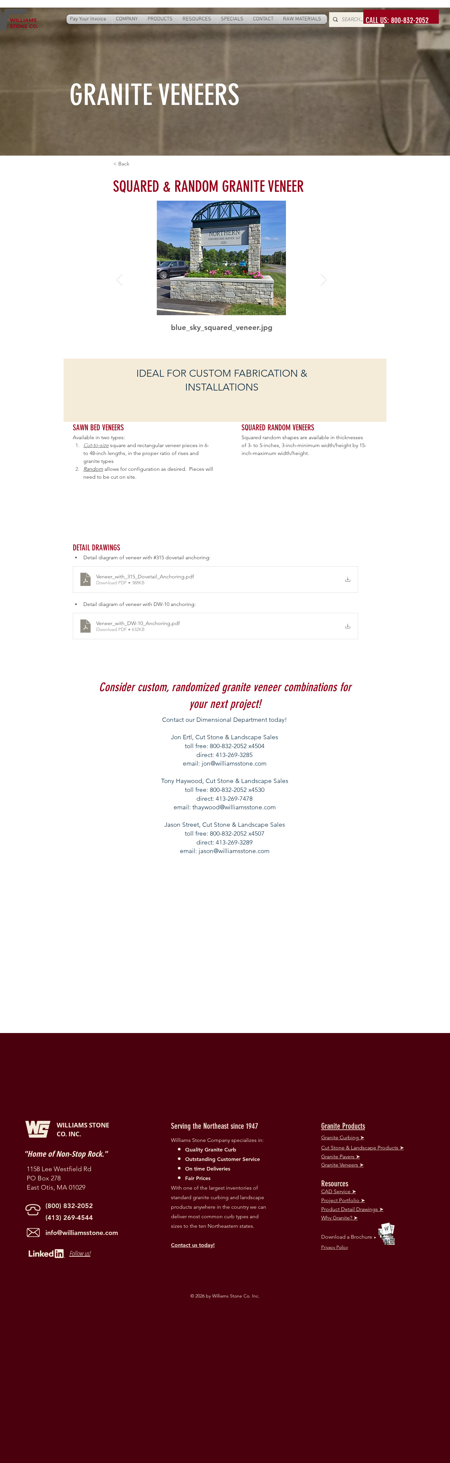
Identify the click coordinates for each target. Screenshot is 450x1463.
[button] (128, 19)
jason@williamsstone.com (234, 851)
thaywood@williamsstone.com (234, 807)
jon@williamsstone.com (234, 763)
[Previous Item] (119, 279)
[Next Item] (323, 279)
